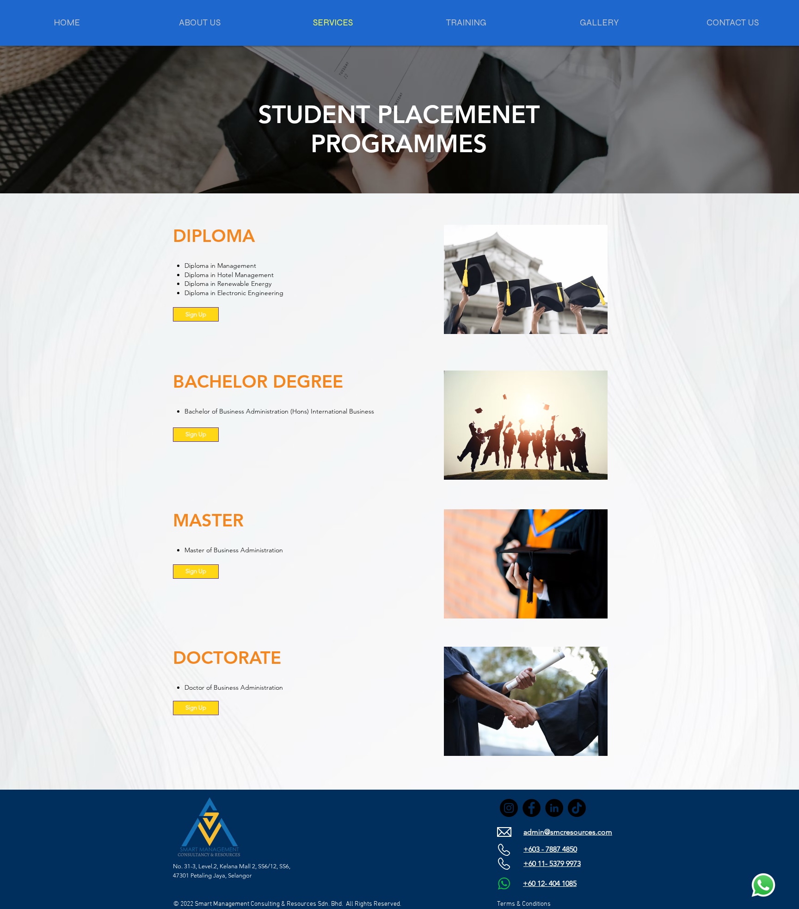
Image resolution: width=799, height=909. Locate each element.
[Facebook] (531, 808)
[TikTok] (577, 808)
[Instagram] (509, 808)
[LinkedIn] (554, 808)
